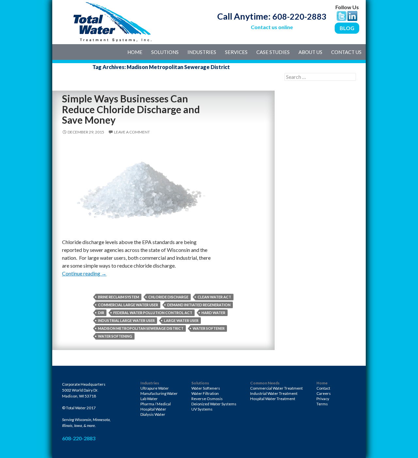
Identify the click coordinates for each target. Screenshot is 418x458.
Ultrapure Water (154, 388)
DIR (101, 312)
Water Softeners (205, 388)
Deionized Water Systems (213, 403)
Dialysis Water (152, 414)
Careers (323, 393)
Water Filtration (205, 393)
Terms (322, 403)
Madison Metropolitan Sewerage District (141, 328)
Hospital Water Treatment (272, 398)
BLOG (347, 28)
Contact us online (272, 27)
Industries (201, 52)
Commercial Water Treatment (276, 388)
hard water (213, 312)
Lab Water (149, 398)
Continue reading (84, 273)
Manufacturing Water (159, 393)
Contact (323, 388)
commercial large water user (128, 305)
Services (236, 52)
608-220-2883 (299, 16)
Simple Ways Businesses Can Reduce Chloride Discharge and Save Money (131, 109)
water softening (115, 336)
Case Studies (273, 52)
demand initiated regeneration (199, 305)
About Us (310, 52)
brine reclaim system (118, 297)
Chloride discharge (168, 297)
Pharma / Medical (155, 403)
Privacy (322, 398)
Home (134, 52)
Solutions (165, 52)
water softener (209, 328)
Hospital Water (153, 409)
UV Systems (202, 409)
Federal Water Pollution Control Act (152, 312)
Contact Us (346, 52)
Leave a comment (132, 132)
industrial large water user (126, 320)
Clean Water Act (214, 297)
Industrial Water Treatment (273, 393)
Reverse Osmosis (207, 398)
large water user (181, 320)
